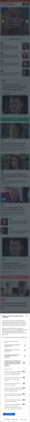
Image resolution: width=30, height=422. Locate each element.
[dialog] (15, 367)
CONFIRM (9, 414)
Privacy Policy (23, 419)
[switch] (24, 345)
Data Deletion (7, 419)
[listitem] (15, 342)
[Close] (27, 316)
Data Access (15, 419)
